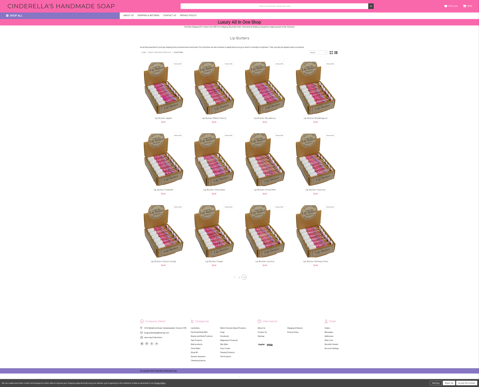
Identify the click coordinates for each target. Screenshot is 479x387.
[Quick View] (180, 63)
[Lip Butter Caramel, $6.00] (163, 159)
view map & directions (153, 337)
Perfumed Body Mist (199, 332)
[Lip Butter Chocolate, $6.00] (214, 159)
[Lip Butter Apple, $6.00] (163, 88)
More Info (178, 64)
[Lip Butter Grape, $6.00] (214, 231)
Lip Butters (195, 328)
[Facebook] (142, 343)
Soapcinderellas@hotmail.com (156, 333)
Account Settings (332, 348)
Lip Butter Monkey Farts (315, 261)
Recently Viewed (331, 344)
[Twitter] (156, 343)
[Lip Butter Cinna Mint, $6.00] (265, 159)
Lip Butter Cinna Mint (265, 190)
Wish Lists (453, 6)
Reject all (449, 383)
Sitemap (261, 336)
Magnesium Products (229, 340)
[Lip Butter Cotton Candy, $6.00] (163, 231)
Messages (329, 332)
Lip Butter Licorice (264, 261)
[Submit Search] (371, 6)
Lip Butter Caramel (163, 190)
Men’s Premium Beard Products (233, 328)
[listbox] (318, 52)
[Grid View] (331, 52)
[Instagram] (147, 343)
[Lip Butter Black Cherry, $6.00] (214, 88)
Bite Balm (224, 344)
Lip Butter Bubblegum (316, 118)
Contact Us (169, 16)
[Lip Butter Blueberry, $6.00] (265, 88)
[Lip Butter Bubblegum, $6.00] (316, 88)
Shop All (194, 352)
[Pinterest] (151, 343)
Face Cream (225, 348)
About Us (128, 16)
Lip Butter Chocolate (214, 190)
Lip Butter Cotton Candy (163, 261)
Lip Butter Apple (163, 118)
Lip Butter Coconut (316, 190)
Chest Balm (195, 348)
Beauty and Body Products (202, 336)
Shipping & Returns (148, 16)
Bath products (196, 344)
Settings (436, 383)
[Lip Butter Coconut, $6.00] (316, 159)
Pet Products (225, 356)
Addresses (329, 336)
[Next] (244, 277)
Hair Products (196, 340)
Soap (222, 332)
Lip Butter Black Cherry (214, 118)
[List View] (336, 52)
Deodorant (224, 336)
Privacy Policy (188, 16)
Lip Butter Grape (214, 261)
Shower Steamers (198, 356)
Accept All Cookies (466, 383)
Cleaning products (198, 360)
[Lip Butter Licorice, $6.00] (265, 231)
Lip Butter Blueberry (265, 118)
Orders (327, 328)
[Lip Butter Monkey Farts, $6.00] (316, 231)
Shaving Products (227, 352)
